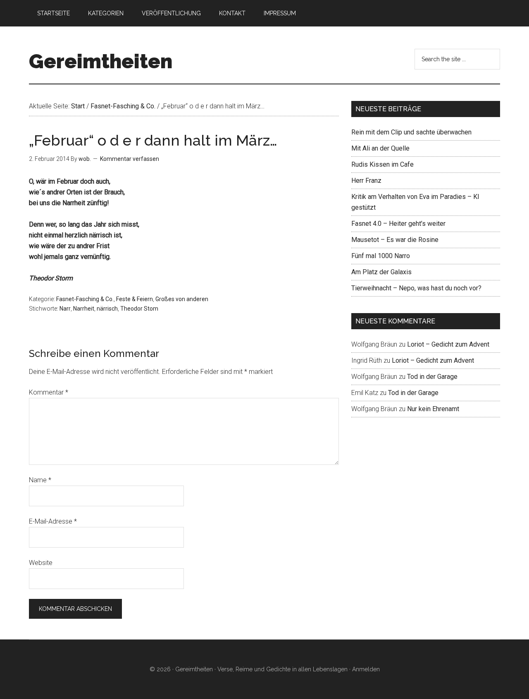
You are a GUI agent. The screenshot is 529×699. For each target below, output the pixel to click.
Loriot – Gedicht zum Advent (448, 344)
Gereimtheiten (100, 61)
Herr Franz (366, 180)
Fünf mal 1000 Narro (380, 256)
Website (40, 563)
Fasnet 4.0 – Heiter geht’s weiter (398, 223)
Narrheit (83, 308)
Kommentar (48, 392)
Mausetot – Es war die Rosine (394, 240)
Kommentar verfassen (129, 159)
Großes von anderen (181, 299)
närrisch (107, 308)
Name (40, 480)
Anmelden (366, 669)
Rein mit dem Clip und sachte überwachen (411, 132)
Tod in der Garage (432, 377)
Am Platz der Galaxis (381, 272)
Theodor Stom (139, 308)
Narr (65, 308)
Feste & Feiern (134, 299)
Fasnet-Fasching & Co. (85, 299)
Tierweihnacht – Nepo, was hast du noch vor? (416, 288)
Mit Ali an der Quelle (380, 148)
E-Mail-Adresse (53, 521)
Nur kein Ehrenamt (433, 409)
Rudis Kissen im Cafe (382, 164)
